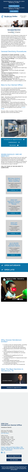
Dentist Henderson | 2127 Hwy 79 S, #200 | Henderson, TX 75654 (14, 2)
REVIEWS (13, 145)
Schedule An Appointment (14, 387)
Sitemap (4, 468)
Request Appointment (14, 456)
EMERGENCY (12, 142)
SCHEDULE (13, 190)
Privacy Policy (10, 468)
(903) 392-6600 (14, 6)
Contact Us (17, 468)
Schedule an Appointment (13, 139)
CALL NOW (14, 11)
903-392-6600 (5, 433)
